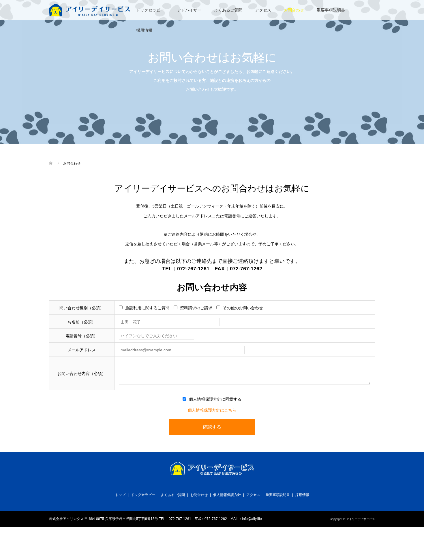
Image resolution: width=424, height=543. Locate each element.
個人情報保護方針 (227, 495)
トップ (120, 495)
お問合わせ (294, 10)
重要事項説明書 (331, 10)
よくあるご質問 (228, 10)
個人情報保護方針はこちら (212, 410)
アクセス (263, 10)
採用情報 (144, 30)
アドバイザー (189, 10)
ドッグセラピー (150, 10)
